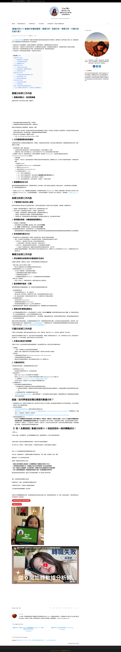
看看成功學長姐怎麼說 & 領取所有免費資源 (21, 500)
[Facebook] (94, 66)
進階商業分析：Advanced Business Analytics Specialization (54, 411)
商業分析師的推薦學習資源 (21, 409)
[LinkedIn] (100, 66)
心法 (35, 35)
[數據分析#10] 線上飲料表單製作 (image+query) (62, 627)
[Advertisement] (45, 112)
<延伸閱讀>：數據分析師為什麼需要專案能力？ (34, 325)
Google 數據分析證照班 (17, 40)
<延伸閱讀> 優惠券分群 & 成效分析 (23, 394)
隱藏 (19, 55)
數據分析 (31, 35)
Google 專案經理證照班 (37, 323)
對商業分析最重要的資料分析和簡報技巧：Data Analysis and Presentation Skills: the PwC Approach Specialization (42, 415)
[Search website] (108, 23)
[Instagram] (97, 66)
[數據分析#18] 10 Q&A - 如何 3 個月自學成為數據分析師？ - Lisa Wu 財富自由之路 (36, 640)
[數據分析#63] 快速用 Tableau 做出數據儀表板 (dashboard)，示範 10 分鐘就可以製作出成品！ (28, 628)
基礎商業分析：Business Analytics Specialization (26, 411)
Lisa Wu (15, 35)
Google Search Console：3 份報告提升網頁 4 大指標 (34, 378)
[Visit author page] (14, 615)
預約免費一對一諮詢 (17, 504)
